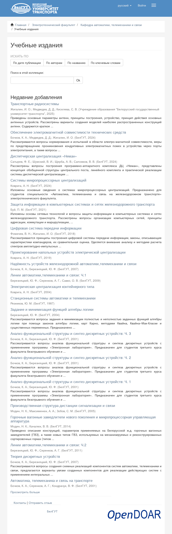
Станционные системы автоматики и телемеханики (53, 298)
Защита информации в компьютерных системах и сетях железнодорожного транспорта (82, 204)
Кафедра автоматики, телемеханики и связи (111, 25)
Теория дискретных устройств (35, 456)
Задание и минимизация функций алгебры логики (52, 309)
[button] (125, 5)
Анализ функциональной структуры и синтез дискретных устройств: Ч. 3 (70, 333)
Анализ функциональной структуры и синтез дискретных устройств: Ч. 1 (70, 381)
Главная (20, 25)
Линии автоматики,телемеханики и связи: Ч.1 (48, 274)
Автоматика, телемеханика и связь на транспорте (51, 480)
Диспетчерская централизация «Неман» (43, 156)
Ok (78, 80)
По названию (77, 63)
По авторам (54, 63)
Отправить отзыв (40, 502)
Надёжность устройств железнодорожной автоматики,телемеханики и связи (73, 263)
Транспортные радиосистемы (34, 103)
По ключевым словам (105, 63)
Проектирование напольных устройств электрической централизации (68, 252)
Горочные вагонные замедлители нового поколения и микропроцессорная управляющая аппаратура (83, 418)
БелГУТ (52, 511)
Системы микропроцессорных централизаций (48, 180)
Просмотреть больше (25, 492)
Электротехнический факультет (53, 25)
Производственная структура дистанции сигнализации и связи (62, 405)
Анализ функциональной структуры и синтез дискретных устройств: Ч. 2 (70, 357)
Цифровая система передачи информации (46, 228)
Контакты (20, 502)
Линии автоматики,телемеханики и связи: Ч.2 (48, 444)
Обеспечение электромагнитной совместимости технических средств (68, 132)
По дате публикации (27, 63)
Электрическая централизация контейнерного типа (52, 286)
